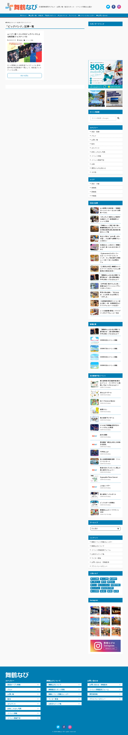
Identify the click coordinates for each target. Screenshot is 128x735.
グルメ (24, 15)
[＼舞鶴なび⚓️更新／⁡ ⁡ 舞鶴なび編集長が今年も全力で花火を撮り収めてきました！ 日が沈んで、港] (105, 610)
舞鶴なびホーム (11, 22)
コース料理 (105, 578)
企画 (93, 164)
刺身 (111, 591)
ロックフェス (96, 588)
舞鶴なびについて (97, 546)
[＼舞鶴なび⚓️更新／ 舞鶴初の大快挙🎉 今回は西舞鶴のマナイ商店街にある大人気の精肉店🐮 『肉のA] (94, 631)
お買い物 (33, 15)
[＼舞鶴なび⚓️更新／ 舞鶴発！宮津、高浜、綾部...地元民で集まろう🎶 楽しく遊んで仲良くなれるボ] (105, 631)
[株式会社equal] (114, 106)
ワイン (94, 585)
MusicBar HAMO (108, 588)
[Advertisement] (105, 43)
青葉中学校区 (116, 585)
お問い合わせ (103, 15)
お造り (104, 591)
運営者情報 (93, 694)
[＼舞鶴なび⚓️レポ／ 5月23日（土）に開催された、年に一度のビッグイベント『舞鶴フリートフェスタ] (94, 621)
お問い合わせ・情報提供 (100, 562)
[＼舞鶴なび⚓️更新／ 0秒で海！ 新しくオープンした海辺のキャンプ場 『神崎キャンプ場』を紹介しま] (116, 621)
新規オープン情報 (13, 684)
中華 (117, 591)
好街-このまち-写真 (98, 152)
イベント (73, 15)
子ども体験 (95, 578)
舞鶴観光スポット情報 (57, 689)
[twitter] (108, 7)
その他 (93, 172)
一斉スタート (96, 581)
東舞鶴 (93, 188)
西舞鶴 (93, 192)
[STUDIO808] (105, 88)
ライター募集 (96, 558)
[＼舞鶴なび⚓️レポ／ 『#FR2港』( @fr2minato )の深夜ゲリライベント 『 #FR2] (94, 610)
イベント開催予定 (97, 160)
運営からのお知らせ (98, 168)
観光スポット (51, 15)
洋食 (104, 581)
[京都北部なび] (96, 106)
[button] (118, 118)
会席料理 (114, 578)
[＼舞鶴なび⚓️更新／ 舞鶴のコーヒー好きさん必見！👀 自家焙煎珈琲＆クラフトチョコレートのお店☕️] (116, 631)
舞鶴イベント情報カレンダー (101, 542)
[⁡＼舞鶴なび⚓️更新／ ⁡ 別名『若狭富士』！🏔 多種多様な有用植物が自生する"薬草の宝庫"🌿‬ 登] (105, 621)
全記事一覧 (20, 22)
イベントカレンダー (87, 15)
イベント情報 (96, 156)
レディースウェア (104, 585)
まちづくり (63, 15)
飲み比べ (112, 581)
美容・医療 (95, 132)
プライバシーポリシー (99, 566)
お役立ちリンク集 (97, 554)
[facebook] (114, 7)
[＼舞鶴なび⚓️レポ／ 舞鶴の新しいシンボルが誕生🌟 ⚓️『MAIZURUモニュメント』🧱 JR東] (116, 610)
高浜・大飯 (95, 184)
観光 (41, 15)
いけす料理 (95, 591)
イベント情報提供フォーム (101, 550)
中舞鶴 (93, 196)
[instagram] (119, 7)
